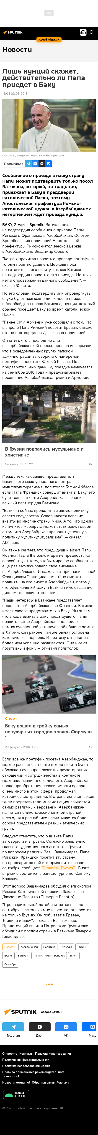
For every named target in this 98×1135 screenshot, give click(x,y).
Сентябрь (10, 964)
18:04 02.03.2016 (14, 94)
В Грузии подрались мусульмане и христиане (44, 452)
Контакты (26, 1053)
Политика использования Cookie (26, 1066)
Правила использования (53, 1053)
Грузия (8, 955)
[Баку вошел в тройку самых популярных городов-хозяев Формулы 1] (49, 684)
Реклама (63, 1082)
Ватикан (23, 955)
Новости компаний (16, 1082)
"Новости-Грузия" (58, 867)
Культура (66, 947)
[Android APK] (16, 1095)
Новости (9, 947)
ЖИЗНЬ (82, 947)
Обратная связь (43, 1082)
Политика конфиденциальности (25, 1060)
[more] (90, 463)
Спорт (11, 718)
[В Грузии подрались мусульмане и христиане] (49, 414)
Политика (49, 947)
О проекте (10, 1053)
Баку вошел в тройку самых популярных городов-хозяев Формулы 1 (49, 731)
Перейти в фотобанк (51, 155)
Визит (73, 955)
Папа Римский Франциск (49, 955)
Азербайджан (29, 947)
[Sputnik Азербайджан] (13, 34)
